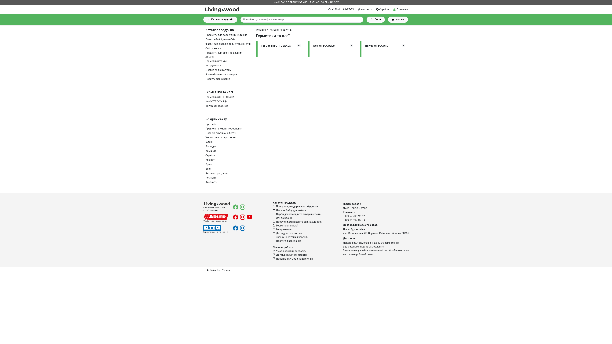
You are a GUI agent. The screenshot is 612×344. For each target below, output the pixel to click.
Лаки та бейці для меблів (220, 39)
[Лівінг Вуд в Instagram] (242, 208)
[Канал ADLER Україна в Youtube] (249, 218)
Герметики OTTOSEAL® (219, 97)
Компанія (210, 177)
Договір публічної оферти (220, 133)
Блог (208, 168)
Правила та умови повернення (223, 128)
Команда (210, 150)
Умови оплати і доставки (220, 137)
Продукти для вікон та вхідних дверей (298, 221)
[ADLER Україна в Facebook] (235, 218)
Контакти (366, 9)
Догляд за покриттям (218, 70)
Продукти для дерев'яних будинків (226, 34)
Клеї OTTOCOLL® (216, 101)
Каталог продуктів (222, 19)
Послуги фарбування (217, 78)
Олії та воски (213, 48)
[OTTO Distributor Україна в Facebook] (235, 229)
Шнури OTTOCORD (216, 106)
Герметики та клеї (216, 61)
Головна (261, 29)
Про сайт (210, 124)
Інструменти (213, 65)
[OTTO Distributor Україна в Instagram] (242, 229)
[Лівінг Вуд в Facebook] (235, 208)
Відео (208, 164)
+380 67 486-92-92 (354, 216)
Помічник (402, 9)
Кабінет (210, 159)
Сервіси (384, 9)
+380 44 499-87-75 (342, 9)
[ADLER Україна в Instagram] (242, 218)
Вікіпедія (210, 146)
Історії (209, 141)
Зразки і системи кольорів (221, 74)
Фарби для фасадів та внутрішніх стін (228, 43)
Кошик (400, 19)
